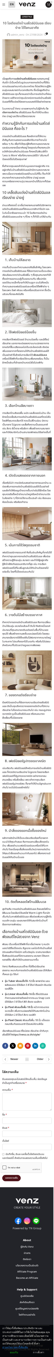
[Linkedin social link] (35, 1046)
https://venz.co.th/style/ (25, 1035)
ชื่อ (4, 1115)
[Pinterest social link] (28, 1046)
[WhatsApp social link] (43, 1046)
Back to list (27, 1059)
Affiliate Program (27, 1272)
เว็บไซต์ (5, 1141)
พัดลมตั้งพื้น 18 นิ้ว (23, 1007)
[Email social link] (20, 1046)
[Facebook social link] (5, 1046)
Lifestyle (27, 16)
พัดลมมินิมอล (40, 355)
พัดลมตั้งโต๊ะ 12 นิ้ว (25, 981)
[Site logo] (27, 4)
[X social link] (13, 1046)
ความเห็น (7, 1090)
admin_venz (17, 35)
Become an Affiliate (27, 1278)
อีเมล (5, 1128)
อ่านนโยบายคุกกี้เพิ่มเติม (15, 1347)
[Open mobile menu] (4, 5)
